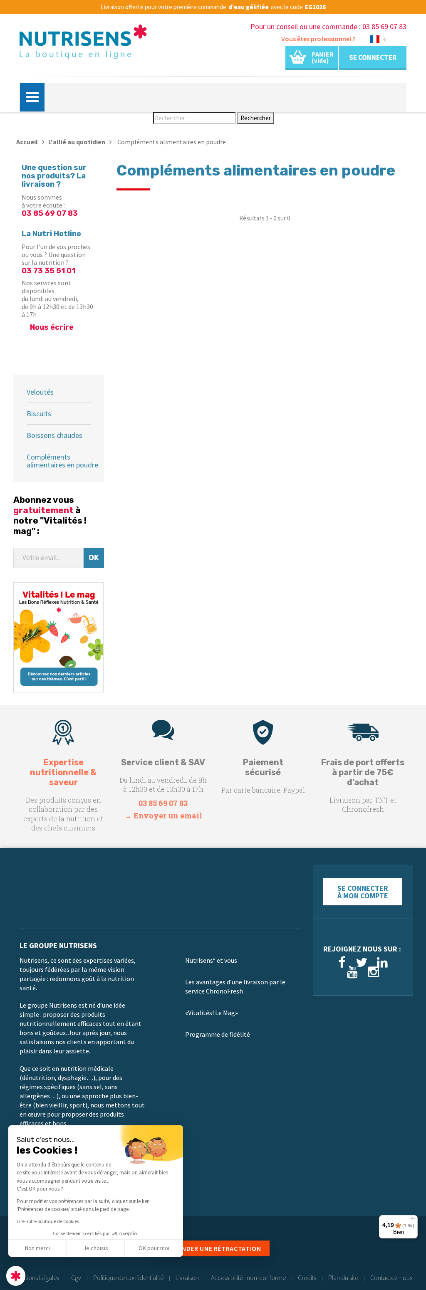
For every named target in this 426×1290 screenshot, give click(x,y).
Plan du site (343, 1277)
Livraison (187, 1277)
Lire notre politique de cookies (48, 1221)
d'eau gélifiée (248, 7)
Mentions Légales (36, 1277)
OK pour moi (154, 1248)
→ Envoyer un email (163, 815)
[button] (15, 1276)
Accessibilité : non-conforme (248, 1277)
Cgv (76, 1277)
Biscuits (39, 413)
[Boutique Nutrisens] (83, 45)
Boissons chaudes (54, 435)
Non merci (37, 1248)
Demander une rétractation (213, 1248)
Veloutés (40, 392)
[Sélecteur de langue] (378, 40)
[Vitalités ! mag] (58, 636)
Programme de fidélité (217, 1034)
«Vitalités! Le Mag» (211, 1012)
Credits (307, 1277)
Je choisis (95, 1248)
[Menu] (413, 1220)
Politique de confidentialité (128, 1277)
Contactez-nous (391, 1277)
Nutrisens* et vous (211, 960)
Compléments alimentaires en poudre (62, 461)
